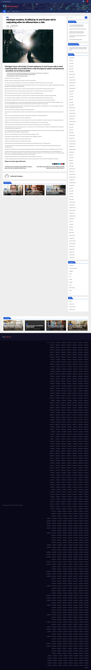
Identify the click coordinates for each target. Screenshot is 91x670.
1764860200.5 (52, 405)
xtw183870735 (81, 513)
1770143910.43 (57, 470)
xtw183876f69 (81, 573)
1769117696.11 (80, 455)
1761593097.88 (74, 364)
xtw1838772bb (86, 576)
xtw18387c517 (64, 626)
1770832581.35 (80, 477)
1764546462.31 (69, 400)
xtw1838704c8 (53, 513)
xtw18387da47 (86, 638)
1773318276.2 (63, 506)
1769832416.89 (74, 465)
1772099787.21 (80, 496)
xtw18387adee (81, 612)
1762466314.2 (58, 376)
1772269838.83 (86, 499)
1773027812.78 (52, 506)
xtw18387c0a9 (53, 624)
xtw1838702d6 (75, 511)
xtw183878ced (54, 595)
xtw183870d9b (65, 518)
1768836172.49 (63, 453)
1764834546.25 (86, 402)
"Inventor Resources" (73, 268)
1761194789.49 (74, 359)
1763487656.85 (57, 388)
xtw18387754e (86, 578)
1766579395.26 (80, 424)
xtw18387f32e (76, 658)
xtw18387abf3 (64, 612)
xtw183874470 (86, 547)
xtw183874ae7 (54, 554)
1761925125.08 (63, 369)
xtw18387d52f (70, 636)
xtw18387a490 (86, 605)
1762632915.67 (52, 378)
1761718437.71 (63, 366)
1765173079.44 (74, 407)
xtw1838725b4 (53, 530)
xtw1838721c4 (86, 525)
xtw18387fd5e (76, 665)
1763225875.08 (86, 383)
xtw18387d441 (54, 636)
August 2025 (71, 91)
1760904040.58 (57, 357)
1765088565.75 (57, 407)
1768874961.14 (69, 453)
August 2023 (71, 152)
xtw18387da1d (81, 638)
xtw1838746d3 (75, 549)
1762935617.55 (69, 381)
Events (70, 273)
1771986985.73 (52, 496)
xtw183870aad (49, 518)
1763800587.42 (80, 390)
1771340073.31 (75, 484)
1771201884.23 (86, 482)
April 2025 (71, 102)
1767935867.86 (74, 441)
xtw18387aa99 (54, 612)
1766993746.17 (86, 429)
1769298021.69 (80, 458)
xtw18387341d (59, 537)
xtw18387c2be (75, 624)
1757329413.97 (63, 342)
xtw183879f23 (49, 605)
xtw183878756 (53, 590)
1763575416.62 (74, 388)
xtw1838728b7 (70, 530)
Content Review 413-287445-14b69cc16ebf (34, 326)
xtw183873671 (53, 540)
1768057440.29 (58, 443)
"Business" (71, 265)
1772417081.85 (80, 501)
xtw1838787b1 (70, 590)
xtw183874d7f (81, 554)
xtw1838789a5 (70, 593)
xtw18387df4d (86, 643)
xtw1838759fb (75, 561)
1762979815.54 (80, 381)
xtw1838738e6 (86, 540)
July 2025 (71, 93)
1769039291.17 (63, 455)
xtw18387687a (54, 571)
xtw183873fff (49, 547)
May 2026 (71, 66)
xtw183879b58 (75, 602)
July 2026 (71, 60)
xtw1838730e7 (70, 535)
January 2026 (71, 77)
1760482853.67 (57, 352)
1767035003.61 (53, 431)
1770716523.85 (86, 475)
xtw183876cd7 (59, 573)
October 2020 (71, 246)
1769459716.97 (75, 460)
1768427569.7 (58, 448)
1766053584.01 (58, 419)
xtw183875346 (70, 559)
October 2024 (71, 118)
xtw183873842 (75, 540)
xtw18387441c (81, 547)
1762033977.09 (86, 369)
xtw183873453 (64, 537)
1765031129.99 (86, 405)
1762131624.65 (69, 371)
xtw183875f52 (86, 564)
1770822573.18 (74, 477)
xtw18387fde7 (81, 665)
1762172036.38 (75, 371)
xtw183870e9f (70, 518)
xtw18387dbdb (81, 641)
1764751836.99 (69, 402)
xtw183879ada (53, 602)
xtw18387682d (48, 571)
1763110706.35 (63, 383)
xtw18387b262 (81, 614)
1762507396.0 (63, 376)
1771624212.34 (80, 489)
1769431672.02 (69, 460)
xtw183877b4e (86, 583)
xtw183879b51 (70, 602)
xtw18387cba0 (70, 629)
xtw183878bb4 (81, 593)
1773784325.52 (86, 506)
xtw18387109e (48, 520)
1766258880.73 (58, 422)
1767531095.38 (80, 436)
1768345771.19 (80, 446)
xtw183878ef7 (81, 595)
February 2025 (72, 107)
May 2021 (71, 227)
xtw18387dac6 (59, 641)
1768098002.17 (69, 443)
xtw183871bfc (75, 523)
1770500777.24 (80, 472)
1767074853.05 (64, 431)
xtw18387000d (59, 511)
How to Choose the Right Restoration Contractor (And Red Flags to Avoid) (13, 327)
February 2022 (72, 202)
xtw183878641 (81, 588)
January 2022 (71, 204)
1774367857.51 (75, 508)
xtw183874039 (54, 547)
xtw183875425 (75, 559)
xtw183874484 (53, 549)
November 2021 (72, 210)
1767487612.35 (69, 436)
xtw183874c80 (65, 554)
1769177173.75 (52, 458)
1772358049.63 (63, 501)
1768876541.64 (74, 453)
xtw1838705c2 (70, 513)
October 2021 (71, 213)
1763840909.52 (86, 390)
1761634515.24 (86, 364)
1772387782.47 (74, 501)
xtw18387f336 (81, 658)
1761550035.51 (69, 364)
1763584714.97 (80, 388)
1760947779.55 (69, 357)
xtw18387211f (81, 525)
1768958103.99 (52, 455)
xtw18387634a (81, 566)
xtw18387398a (59, 542)
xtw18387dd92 (65, 643)
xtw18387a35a (70, 605)
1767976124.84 (80, 441)
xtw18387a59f (70, 607)
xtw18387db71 (75, 641)
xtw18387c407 (54, 626)
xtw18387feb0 (86, 665)
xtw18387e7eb (64, 648)
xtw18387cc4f (86, 629)
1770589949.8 (58, 475)
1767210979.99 (52, 434)
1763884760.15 (58, 393)
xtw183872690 (59, 530)
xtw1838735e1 (86, 537)
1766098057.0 (69, 419)
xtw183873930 (54, 542)
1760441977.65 (52, 352)
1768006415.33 (86, 441)
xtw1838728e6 (75, 530)
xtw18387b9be (75, 619)
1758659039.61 (86, 342)
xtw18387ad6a (75, 612)
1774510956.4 (86, 508)
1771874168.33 (63, 494)
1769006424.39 (57, 455)
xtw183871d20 (81, 523)
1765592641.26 (80, 412)
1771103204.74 (63, 482)
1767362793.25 (80, 434)
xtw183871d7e (86, 523)
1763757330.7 (75, 390)
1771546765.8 (58, 489)
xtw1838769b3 (65, 571)
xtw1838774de (81, 578)
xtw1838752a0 (59, 559)
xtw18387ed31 (81, 653)
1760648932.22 (52, 354)
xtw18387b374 (70, 617)
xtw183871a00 (64, 523)
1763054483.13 (52, 383)
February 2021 (72, 235)
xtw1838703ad (86, 511)
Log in (70, 301)
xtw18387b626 (86, 617)
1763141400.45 (69, 383)
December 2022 (72, 174)
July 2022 (71, 188)
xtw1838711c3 (70, 520)
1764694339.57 (57, 402)
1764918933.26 (63, 405)
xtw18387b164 (64, 614)
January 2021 (71, 238)
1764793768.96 (80, 402)
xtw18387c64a (75, 626)
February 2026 (72, 74)
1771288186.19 (63, 484)
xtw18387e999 (86, 648)
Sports (70, 290)
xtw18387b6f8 (54, 619)
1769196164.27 (57, 458)
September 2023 (72, 149)
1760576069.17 (80, 352)
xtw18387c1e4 (70, 624)
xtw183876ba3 (49, 573)
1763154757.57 (74, 383)
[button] (85, 11)
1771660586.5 (86, 489)
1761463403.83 (52, 364)
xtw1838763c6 (86, 566)
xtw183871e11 (48, 525)
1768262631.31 (63, 446)
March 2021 (71, 232)
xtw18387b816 (59, 619)
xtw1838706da (75, 513)
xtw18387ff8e (86, 667)
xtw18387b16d (70, 614)
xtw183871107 (54, 520)
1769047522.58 (69, 455)
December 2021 (72, 207)
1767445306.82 (57, 436)
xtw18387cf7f (71, 631)
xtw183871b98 (70, 523)
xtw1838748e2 (65, 552)
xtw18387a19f (59, 605)
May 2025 (71, 99)
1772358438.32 (69, 501)
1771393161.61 (52, 487)
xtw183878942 (53, 593)
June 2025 (71, 96)
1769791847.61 (63, 465)
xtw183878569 (75, 588)
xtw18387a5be (75, 607)
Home (8, 11)
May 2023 (71, 160)
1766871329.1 (58, 429)
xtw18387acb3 (70, 612)
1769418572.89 (63, 460)
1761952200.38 (69, 369)
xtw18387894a (64, 593)
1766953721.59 (74, 429)
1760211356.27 (80, 347)
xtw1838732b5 (81, 535)
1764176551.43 (69, 395)
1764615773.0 (80, 400)
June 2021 (71, 224)
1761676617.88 (52, 366)
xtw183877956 (59, 583)
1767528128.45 (74, 436)
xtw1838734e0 (75, 537)
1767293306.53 (69, 434)
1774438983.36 (80, 508)
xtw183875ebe (75, 564)
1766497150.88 (63, 424)
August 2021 (71, 218)
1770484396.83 (74, 472)
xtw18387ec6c (70, 653)
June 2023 (71, 157)
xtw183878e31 (65, 595)
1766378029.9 (80, 422)
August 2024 (71, 124)
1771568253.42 (64, 489)
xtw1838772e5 (54, 578)
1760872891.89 (52, 357)
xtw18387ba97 (81, 619)
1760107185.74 (57, 347)
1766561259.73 (74, 424)
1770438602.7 (69, 472)
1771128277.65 (69, 482)
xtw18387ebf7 (59, 653)
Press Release (72, 287)
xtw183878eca (75, 595)
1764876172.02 (57, 405)
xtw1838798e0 (75, 600)
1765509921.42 (63, 412)
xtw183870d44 (60, 518)
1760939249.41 (63, 357)
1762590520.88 (80, 376)
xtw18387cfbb (81, 631)
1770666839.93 (74, 475)
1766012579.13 (86, 417)
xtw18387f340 (86, 658)
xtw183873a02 (75, 542)
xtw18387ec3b (64, 653)
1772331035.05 (57, 501)
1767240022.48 (58, 434)
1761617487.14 (80, 364)
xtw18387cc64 (49, 631)
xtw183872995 (86, 530)
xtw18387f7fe (76, 660)
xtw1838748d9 (59, 552)
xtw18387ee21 (49, 655)
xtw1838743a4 (75, 547)
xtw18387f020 (65, 655)
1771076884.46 (58, 482)
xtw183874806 (48, 552)
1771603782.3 (75, 489)
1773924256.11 (52, 508)
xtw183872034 (70, 525)
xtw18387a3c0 (75, 605)
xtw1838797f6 (70, 600)
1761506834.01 (57, 364)
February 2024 (72, 135)
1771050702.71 (52, 482)
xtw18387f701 (71, 660)
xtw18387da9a (53, 641)
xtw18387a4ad (59, 607)
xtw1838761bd (70, 566)
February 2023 (72, 168)
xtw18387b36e (64, 617)
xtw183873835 (70, 540)
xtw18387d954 (70, 638)
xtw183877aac (75, 583)
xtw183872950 (81, 530)
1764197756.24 (74, 395)
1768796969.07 (57, 453)
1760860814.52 (86, 354)
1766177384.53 (80, 419)
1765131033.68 (69, 407)
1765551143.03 (75, 412)
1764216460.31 (80, 395)
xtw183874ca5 (70, 554)
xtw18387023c (64, 511)
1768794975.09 (52, 453)
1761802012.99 (80, 366)
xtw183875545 (86, 559)
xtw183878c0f (49, 595)
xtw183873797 (59, 540)
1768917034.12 (80, 453)
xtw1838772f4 (59, 578)
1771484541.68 (80, 487)
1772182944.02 (69, 499)
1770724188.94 (52, 477)
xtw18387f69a (55, 660)
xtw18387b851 (64, 619)
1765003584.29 (80, 405)
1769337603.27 (86, 458)
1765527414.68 (69, 412)
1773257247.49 (58, 506)
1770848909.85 (86, 477)
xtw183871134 (59, 520)
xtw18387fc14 (60, 665)
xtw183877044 (59, 576)
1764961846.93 (74, 405)
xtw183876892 (59, 571)
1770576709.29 (52, 475)
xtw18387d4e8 (65, 636)
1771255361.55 (58, 484)
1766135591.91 (74, 419)
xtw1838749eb (75, 552)
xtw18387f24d (49, 658)
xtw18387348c (70, 537)
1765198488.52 (80, 407)
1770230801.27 (69, 470)
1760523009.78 (69, 352)
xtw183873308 (86, 535)
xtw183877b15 (81, 583)
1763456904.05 (52, 388)
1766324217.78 (69, 422)
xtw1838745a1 (64, 549)
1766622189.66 (86, 424)
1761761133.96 (69, 366)
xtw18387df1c (81, 643)
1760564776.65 (74, 352)
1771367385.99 (86, 484)
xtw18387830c (64, 588)
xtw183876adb (81, 571)
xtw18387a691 (81, 607)
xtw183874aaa (48, 554)
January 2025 (71, 110)
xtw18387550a (81, 559)
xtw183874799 (81, 549)
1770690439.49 (80, 475)
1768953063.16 (86, 453)
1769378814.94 (58, 460)
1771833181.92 (52, 494)
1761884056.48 (58, 369)
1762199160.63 (80, 371)
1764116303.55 (57, 395)
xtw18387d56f (75, 636)
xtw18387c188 (64, 624)
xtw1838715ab (48, 523)
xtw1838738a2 (81, 540)
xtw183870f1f (76, 518)
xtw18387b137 (59, 614)
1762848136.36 (52, 381)
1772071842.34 (75, 496)
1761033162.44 (86, 357)
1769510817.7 (86, 460)
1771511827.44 (86, 487)
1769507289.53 (80, 460)
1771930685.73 (74, 494)
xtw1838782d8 (59, 588)
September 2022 (72, 182)
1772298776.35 (52, 501)
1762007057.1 (80, 369)
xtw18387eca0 (75, 653)
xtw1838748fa (70, 552)
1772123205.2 (86, 496)
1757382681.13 (69, 342)
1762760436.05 (74, 378)
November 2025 (72, 82)
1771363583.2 (80, 484)
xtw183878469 (70, 588)
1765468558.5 (58, 412)
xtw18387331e (53, 537)
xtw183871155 (65, 520)
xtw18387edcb (86, 653)
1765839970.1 (52, 417)
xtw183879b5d (81, 602)
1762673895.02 (58, 378)
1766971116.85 (80, 429)
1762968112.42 (74, 381)
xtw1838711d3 (75, 520)
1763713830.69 (63, 390)
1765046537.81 (52, 407)
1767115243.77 (70, 431)
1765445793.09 (52, 412)
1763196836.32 (80, 383)
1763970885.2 (69, 393)
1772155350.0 (58, 499)
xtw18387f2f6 (71, 658)
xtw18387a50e (64, 607)
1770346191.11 (52, 472)
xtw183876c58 (54, 573)
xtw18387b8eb (70, 619)
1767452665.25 (63, 436)
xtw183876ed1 (75, 573)
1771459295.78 (69, 487)
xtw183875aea (86, 561)
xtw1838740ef (59, 547)
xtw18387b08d (86, 612)
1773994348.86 (58, 508)
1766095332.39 (63, 419)
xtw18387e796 (59, 648)
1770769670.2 (63, 477)
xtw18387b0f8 (54, 614)
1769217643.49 (63, 458)
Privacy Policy (15, 11)
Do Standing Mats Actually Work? (75, 39)
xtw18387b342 (59, 617)
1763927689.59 (63, 393)
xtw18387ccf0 (55, 631)
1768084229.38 (63, 443)
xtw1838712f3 (81, 520)
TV (69, 293)
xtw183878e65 (70, 595)
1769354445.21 (52, 460)
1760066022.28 (52, 347)
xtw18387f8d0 (86, 660)
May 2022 (71, 193)
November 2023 (72, 143)
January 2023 (71, 171)
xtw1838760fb (54, 566)
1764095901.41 (52, 395)
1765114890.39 (63, 407)
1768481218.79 (69, 448)
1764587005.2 (75, 400)
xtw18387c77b (48, 629)
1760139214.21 (63, 347)
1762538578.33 (69, 376)
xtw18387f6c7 (65, 660)
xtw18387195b (59, 523)
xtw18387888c (81, 590)
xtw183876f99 (49, 576)
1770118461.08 (52, 470)
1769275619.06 (74, 458)
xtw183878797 (64, 590)
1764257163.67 (86, 395)
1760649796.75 (57, 354)
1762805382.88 (86, 378)
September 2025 (72, 88)
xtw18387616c (59, 566)
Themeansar (21, 505)
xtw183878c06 (86, 593)
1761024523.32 (80, 357)
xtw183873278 (75, 535)
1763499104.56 (63, 388)
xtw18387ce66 (65, 631)
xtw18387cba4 (75, 629)
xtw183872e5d (59, 535)
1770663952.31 (69, 475)
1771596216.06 (69, 489)
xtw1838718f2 (54, 523)
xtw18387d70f (59, 638)
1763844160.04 (52, 393)
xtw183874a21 (86, 552)
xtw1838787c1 (75, 590)
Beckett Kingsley (14, 25)
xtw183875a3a (81, 561)
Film (70, 276)
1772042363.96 (69, 496)
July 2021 (71, 221)
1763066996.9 (58, 383)
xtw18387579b (59, 561)
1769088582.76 (74, 455)
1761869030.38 (52, 369)
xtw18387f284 (55, 658)
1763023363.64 (86, 381)
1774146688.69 (63, 508)
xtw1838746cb (70, 549)
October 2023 (71, 146)
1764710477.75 (63, 402)
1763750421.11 (69, 390)
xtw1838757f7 (65, 561)
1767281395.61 (63, 434)
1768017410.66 (52, 443)
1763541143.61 (69, 388)
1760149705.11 (69, 347)
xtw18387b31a (53, 617)
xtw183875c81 (65, 564)
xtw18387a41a (81, 605)
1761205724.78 (80, 359)
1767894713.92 (63, 441)
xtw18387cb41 (64, 629)
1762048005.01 (52, 371)
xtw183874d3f (75, 554)
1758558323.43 (80, 342)
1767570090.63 (86, 436)
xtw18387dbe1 (86, 641)
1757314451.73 (58, 342)
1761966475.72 (75, 369)
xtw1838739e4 (70, 542)
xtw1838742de (70, 547)
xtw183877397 (64, 578)
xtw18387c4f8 (59, 626)
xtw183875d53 (70, 564)
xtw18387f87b (81, 660)
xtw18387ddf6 (70, 643)
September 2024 (72, 121)
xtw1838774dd (75, 578)
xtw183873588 (81, 537)
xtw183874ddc (86, 554)
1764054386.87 (86, 393)
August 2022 (71, 185)
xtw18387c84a (54, 629)
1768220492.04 (52, 446)
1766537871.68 (69, 424)
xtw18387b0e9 (48, 614)
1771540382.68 (53, 489)
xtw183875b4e (49, 564)
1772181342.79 (63, 499)
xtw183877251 (81, 576)
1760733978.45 (69, 354)
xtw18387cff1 (86, 631)
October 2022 (71, 179)
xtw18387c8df (59, 629)
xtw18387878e (59, 590)
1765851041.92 (58, 417)
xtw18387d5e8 (86, 636)
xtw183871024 (86, 518)
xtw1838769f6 (70, 571)
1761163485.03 (69, 359)
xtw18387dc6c (49, 643)
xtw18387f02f (71, 655)
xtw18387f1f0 (81, 655)
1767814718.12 (57, 441)
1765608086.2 (86, 412)
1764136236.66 (63, 395)
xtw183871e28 (54, 525)
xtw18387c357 (81, 624)
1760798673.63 (74, 354)
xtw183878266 (53, 588)
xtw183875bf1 (59, 564)
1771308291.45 (69, 484)
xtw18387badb (86, 619)
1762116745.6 (64, 371)
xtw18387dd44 (59, 643)
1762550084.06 (74, 376)
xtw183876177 (64, 566)
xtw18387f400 (49, 660)
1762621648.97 (86, 376)
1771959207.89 (86, 494)
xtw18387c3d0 (86, 624)
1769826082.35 (69, 465)
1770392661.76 (58, 472)
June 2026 (71, 63)
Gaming (70, 279)
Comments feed (72, 306)
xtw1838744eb (59, 549)
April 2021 (71, 229)
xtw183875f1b (81, 564)
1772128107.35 (52, 499)
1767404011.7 (52, 436)
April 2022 (71, 196)
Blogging (71, 271)
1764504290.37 (58, 400)
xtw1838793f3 (54, 600)
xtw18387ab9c (59, 612)
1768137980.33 (75, 443)
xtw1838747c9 (86, 549)
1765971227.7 (80, 417)
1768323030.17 (75, 446)
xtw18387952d (59, 600)
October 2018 (71, 249)
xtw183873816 (64, 540)
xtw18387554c (48, 561)
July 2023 (71, 154)
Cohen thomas (14, 193)
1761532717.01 (63, 364)
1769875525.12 (80, 465)
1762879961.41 (57, 381)
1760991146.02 (74, 357)
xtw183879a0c (86, 600)
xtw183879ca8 (86, 602)
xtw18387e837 (70, 648)
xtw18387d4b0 (59, 636)
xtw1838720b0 (75, 525)
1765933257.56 (75, 417)
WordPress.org (72, 309)
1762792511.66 (80, 378)
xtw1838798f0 (81, 600)
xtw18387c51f (70, 626)
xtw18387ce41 (60, 631)
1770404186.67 (63, 472)
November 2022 (72, 177)
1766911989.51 (69, 429)
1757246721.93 (52, 342)
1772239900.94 (75, 499)
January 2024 (71, 138)
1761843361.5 (86, 366)
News (7, 17)
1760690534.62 (63, 354)
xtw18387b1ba (75, 614)
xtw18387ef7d (60, 655)
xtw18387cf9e (76, 631)
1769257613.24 (69, 458)
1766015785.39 (52, 419)
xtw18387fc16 (65, 665)
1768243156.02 (58, 446)
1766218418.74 (52, 422)
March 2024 (71, 132)
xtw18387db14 (64, 641)
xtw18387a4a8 (54, 607)
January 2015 (71, 257)
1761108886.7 (58, 359)
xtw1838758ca (70, 561)
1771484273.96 (74, 487)
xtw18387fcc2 (70, 665)
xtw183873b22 (86, 542)
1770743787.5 (58, 477)
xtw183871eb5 (59, 525)
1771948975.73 (80, 494)
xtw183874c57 (59, 554)
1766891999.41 (63, 429)
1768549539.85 (80, 448)
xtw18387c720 (86, 626)
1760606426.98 (86, 352)
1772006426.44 (58, 496)
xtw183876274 (75, 566)
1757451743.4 (75, 342)
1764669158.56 (52, 402)
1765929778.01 (69, 417)
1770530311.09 (86, 472)
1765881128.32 (63, 417)
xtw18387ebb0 (54, 653)
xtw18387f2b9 (60, 658)
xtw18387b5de (81, 617)
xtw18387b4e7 (75, 617)
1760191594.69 (74, 347)
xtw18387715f (70, 576)
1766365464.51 (75, 422)
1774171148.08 (69, 508)
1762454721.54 (52, 376)
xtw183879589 (65, 600)
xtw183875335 (64, 559)
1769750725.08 (57, 465)
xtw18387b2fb (86, 614)
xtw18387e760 (53, 648)
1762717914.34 (69, 378)
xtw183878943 (59, 593)
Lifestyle (70, 282)
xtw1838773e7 (70, 578)
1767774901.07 (52, 441)
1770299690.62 (80, 470)
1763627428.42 (86, 388)
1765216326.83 (86, 407)
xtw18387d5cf (81, 636)
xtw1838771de (75, 576)
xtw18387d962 (75, 638)
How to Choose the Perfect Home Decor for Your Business (77, 327)
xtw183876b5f (86, 571)
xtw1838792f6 (49, 600)
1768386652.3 (86, 446)
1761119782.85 (63, 359)
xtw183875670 (54, 561)
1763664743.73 (52, 390)
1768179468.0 (86, 443)
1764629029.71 (86, 400)
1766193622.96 (86, 419)
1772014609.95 (63, 496)
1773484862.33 (74, 506)
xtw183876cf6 (65, 573)
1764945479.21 (69, 405)
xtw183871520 (86, 520)
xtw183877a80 (70, 583)
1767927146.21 (69, 441)
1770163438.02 (63, 470)
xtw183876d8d (70, 573)
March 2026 (71, 71)
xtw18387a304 (64, 605)
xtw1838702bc (70, 511)
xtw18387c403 (48, 626)
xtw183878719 (86, 588)
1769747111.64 (52, 465)
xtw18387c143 (59, 624)
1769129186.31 (86, 455)
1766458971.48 (57, 424)
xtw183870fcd (81, 518)
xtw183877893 (53, 583)
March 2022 (71, 199)
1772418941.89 (86, 501)
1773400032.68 (69, 506)
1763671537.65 (58, 390)
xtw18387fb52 (49, 665)
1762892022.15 (63, 381)
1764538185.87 (64, 400)
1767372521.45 (86, 434)
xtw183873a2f (81, 542)
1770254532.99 (74, 470)
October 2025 (71, 85)
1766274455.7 (64, 422)
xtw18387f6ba (60, 660)
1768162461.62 (80, 443)
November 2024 (72, 116)
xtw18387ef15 (55, 655)
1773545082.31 (80, 506)
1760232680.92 (86, 347)
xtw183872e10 (53, 535)
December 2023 (72, 141)
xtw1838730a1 (64, 535)
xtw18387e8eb (81, 648)
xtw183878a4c (75, 593)
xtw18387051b (59, 513)
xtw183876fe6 (54, 576)
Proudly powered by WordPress (7, 505)
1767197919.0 (86, 431)
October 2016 (71, 254)
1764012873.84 (74, 393)
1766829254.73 (52, 429)
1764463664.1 (53, 400)
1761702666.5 (58, 366)
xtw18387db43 (70, 641)
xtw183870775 (86, 513)
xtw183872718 (64, 530)
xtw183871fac (65, 525)
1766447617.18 (52, 424)
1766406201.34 (86, 422)
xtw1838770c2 (64, 576)
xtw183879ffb (54, 605)
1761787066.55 (75, 366)
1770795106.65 (69, 477)
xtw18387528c (53, 559)
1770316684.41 (86, 470)
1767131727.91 (75, 431)
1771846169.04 (57, 494)
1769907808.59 (86, 465)
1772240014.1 (80, 499)
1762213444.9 (86, 371)
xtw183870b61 (54, 518)
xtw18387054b (64, 513)
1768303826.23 (69, 446)
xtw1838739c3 (64, 542)
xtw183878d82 (59, 595)
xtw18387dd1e (54, 643)
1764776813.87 (74, 402)
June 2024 (71, 127)
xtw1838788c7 (86, 590)
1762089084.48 (58, 371)
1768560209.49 (86, 448)
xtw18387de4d (75, 643)
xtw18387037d (81, 511)
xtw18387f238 (86, 655)
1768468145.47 (63, 448)
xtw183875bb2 (54, 564)
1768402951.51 (52, 448)
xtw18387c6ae (81, 626)
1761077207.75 (52, 359)
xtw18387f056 (76, 655)
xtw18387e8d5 (75, 648)
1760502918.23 (63, 352)
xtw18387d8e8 (64, 638)
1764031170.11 (80, 393)
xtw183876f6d (86, 573)
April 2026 (71, 68)
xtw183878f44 (86, 595)
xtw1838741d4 (64, 547)
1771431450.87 (63, 487)
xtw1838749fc (81, 552)
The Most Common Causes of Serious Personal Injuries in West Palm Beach (55, 327)
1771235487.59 (52, 484)
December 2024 (72, 113)
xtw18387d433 (49, 636)
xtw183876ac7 (75, 571)
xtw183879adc (59, 602)
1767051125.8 (59, 431)
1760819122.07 (80, 354)
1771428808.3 (58, 487)
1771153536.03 (80, 482)
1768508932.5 (75, 448)
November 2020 (72, 243)
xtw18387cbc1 (81, 629)
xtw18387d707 (54, 638)
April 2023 (71, 163)
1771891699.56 (69, 494)
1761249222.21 (86, 359)
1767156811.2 (81, 431)
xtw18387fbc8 (55, 665)
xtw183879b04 (64, 602)
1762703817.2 (63, 378)
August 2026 (71, 57)
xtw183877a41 (64, 583)
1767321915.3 (75, 434)
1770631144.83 (63, 475)
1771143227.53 (74, 482)
